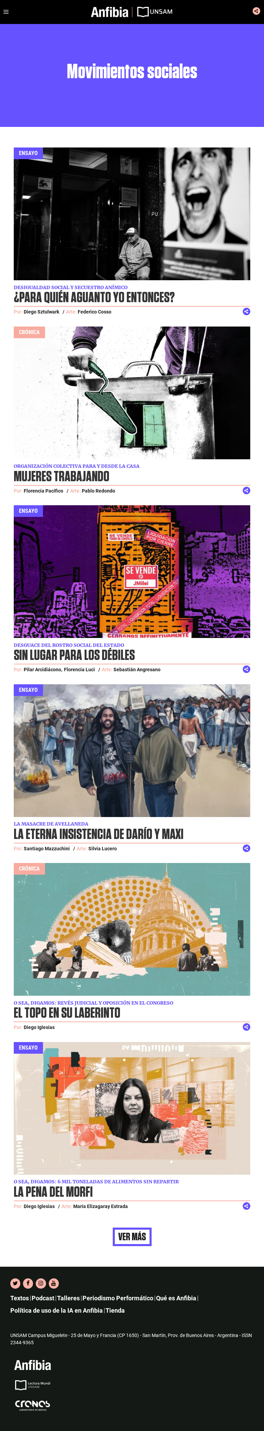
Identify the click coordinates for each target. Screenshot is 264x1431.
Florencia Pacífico (43, 491)
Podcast (43, 1298)
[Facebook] (28, 1283)
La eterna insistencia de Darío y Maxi (99, 834)
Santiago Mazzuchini (47, 848)
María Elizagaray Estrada (100, 1206)
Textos (19, 1298)
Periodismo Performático (117, 1298)
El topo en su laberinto (67, 1013)
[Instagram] (41, 1283)
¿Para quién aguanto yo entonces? (94, 298)
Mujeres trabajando (61, 477)
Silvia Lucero (102, 848)
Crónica (29, 332)
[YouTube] (54, 1283)
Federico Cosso (94, 312)
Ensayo (28, 153)
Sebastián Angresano (137, 669)
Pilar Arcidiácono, (43, 669)
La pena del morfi (53, 1192)
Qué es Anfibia (176, 1298)
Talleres (68, 1298)
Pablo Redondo (98, 491)
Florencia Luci (79, 669)
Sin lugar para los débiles (74, 655)
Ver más (132, 1236)
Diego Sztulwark (41, 312)
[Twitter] (15, 1283)
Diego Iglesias (39, 1027)
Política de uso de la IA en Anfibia (56, 1310)
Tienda (115, 1310)
